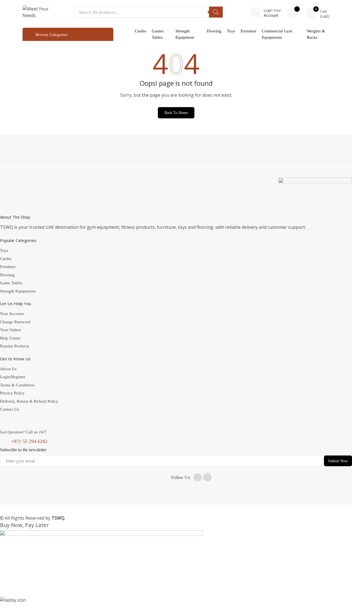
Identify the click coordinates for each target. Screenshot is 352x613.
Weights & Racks (316, 34)
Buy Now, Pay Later (24, 525)
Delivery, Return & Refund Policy (29, 401)
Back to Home (176, 113)
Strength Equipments (18, 291)
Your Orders (10, 330)
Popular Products (14, 346)
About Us (8, 369)
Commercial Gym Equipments (277, 34)
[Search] (216, 12)
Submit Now (338, 461)
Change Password (15, 322)
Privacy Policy (12, 393)
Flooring (214, 31)
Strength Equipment (184, 34)
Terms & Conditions (17, 385)
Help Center (10, 338)
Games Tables (158, 34)
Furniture (248, 31)
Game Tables (11, 283)
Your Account (12, 313)
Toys (231, 31)
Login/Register (12, 377)
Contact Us (9, 409)
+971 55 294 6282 (29, 441)
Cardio (140, 31)
